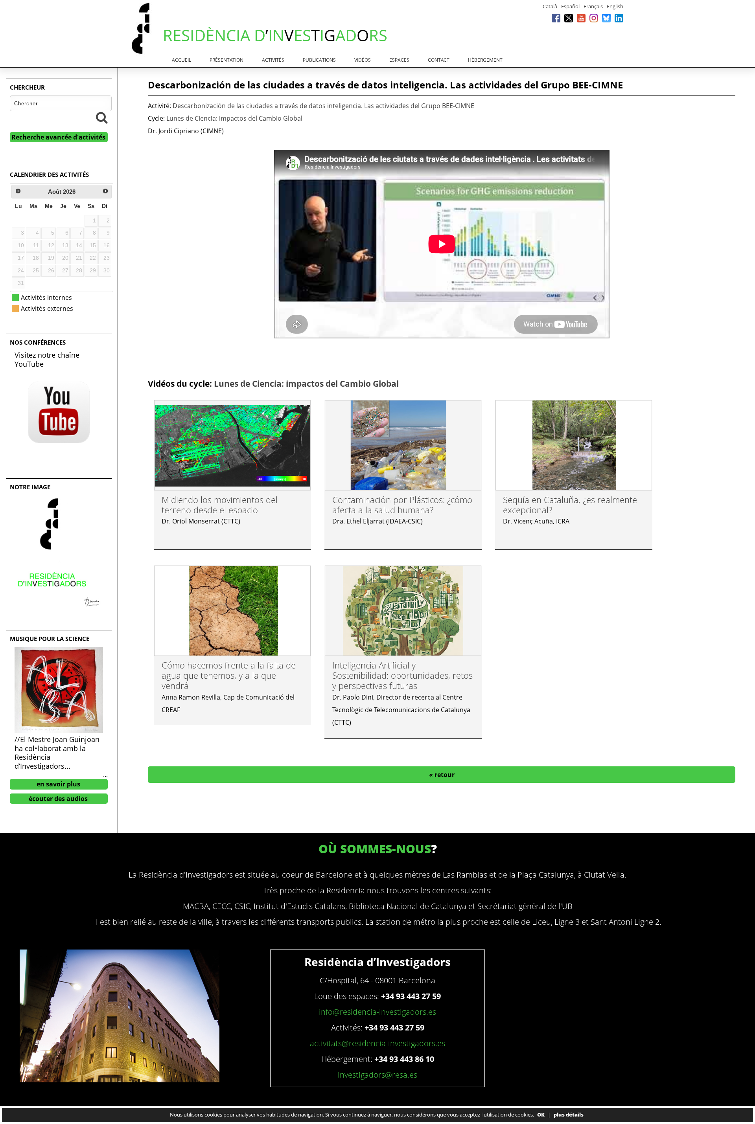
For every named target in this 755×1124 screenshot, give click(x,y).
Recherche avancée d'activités (58, 137)
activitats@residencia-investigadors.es (377, 1043)
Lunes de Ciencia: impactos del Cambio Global (234, 118)
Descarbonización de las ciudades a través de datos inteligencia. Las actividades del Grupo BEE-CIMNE (323, 105)
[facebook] (556, 18)
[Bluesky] (606, 18)
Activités (273, 60)
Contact (438, 60)
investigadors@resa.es (377, 1074)
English (615, 6)
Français (593, 6)
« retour (442, 774)
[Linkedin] (619, 18)
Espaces (399, 60)
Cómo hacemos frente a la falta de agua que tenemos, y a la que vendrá (229, 675)
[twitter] (568, 18)
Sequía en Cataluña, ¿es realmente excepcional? (570, 505)
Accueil (181, 60)
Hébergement (485, 60)
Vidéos (362, 60)
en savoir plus (58, 784)
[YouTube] (581, 18)
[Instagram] (593, 18)
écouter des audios (58, 798)
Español (570, 6)
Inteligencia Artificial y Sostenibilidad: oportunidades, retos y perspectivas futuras (402, 675)
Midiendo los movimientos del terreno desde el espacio (220, 505)
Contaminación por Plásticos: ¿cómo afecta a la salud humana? (402, 505)
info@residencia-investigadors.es (377, 1011)
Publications (319, 60)
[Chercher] (102, 117)
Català (550, 6)
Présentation (226, 60)
